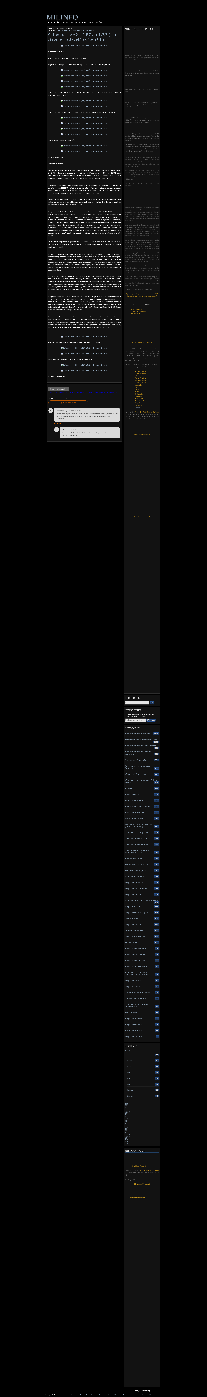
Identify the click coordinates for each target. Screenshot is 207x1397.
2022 (127, 1107)
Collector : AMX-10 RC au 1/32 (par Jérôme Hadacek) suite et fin (82, 36)
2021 (127, 1109)
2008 (127, 1139)
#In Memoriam (132, 942)
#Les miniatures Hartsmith (137, 838)
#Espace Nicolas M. (134, 1024)
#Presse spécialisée (134, 930)
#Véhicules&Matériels (135, 760)
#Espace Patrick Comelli (136, 954)
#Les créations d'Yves (135, 812)
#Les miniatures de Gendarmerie (140, 745)
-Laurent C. (138, 408)
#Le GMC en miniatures (136, 998)
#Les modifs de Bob (134, 876)
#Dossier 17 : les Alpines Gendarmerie (136, 1005)
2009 (127, 1137)
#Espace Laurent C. (134, 1036)
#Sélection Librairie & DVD (137, 864)
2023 (127, 1105)
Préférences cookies (154, 1395)
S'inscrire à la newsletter (59, 389)
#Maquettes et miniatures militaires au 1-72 (137, 851)
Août (129, 1055)
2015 (127, 1123)
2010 (127, 1134)
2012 (127, 1130)
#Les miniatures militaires (137, 734)
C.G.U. (116, 1395)
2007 (127, 1141)
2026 (127, 1050)
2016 (127, 1121)
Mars (129, 1084)
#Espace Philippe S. (134, 882)
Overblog (146, 1391)
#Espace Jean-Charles (135, 960)
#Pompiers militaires (134, 800)
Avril (129, 1078)
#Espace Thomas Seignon (137, 966)
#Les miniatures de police (137, 844)
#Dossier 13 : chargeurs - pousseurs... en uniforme (136, 973)
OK (152, 703)
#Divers (128, 788)
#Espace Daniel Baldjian (136, 912)
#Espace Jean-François (135, 948)
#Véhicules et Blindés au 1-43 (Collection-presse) (139, 825)
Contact (94, 1395)
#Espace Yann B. (132, 986)
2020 (127, 1112)
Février (130, 1090)
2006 (127, 1144)
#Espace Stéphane (133, 1018)
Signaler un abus (105, 1395)
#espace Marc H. (132, 906)
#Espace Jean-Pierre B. (135, 936)
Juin (129, 1067)
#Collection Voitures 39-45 (137, 992)
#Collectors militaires (135, 818)
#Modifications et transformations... (141, 739)
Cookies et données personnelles (132, 1395)
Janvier (130, 1096)
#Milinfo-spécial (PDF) (135, 870)
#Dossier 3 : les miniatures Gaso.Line (137, 767)
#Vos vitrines (131, 1012)
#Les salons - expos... (134, 858)
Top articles (84, 1395)
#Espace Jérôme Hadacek (85, 30)
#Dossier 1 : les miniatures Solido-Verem (141, 781)
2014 (127, 1125)
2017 (127, 1119)
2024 (127, 1103)
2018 (127, 1116)
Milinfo (62, 17)
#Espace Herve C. (133, 794)
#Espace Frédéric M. (134, 980)
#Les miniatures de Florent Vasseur (141, 900)
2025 (127, 1100)
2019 (127, 1114)
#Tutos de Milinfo (133, 1030)
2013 (127, 1128)
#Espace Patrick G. (133, 924)
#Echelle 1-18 (131, 918)
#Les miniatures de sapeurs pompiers (138, 752)
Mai (128, 1072)
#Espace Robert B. (133, 894)
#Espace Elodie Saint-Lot (136, 888)
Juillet (129, 1061)
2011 (127, 1132)
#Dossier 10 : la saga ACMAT (138, 832)
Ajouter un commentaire (68, 403)
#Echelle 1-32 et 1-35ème (66, 30)
